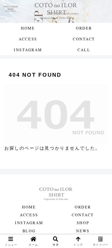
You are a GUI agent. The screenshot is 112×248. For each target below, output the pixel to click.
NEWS (82, 230)
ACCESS (29, 214)
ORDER (83, 207)
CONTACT (83, 214)
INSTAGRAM (29, 222)
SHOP (83, 222)
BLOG (29, 230)
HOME (29, 207)
